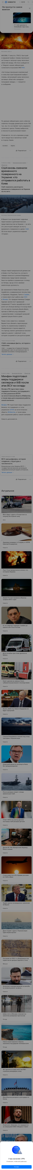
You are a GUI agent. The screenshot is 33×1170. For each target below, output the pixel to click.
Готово (16, 1167)
